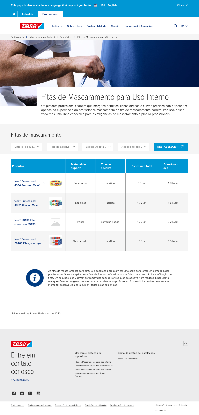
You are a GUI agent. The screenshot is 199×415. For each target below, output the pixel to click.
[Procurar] (175, 26)
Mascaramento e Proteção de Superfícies (50, 37)
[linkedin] (30, 394)
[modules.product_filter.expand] (38, 146)
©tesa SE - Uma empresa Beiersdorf (171, 405)
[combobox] (26, 147)
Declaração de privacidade (40, 405)
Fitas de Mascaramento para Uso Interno (93, 362)
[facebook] (14, 394)
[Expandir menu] (14, 26)
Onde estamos (17, 405)
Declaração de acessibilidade (68, 405)
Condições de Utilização (95, 405)
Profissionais (50, 14)
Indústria (27, 14)
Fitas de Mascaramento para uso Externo (93, 369)
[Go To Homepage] (14, 14)
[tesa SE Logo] (32, 26)
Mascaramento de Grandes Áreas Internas (94, 365)
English (112, 5)
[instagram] (22, 394)
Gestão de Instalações (128, 358)
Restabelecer (167, 146)
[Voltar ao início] (185, 343)
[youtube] (38, 394)
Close (180, 5)
